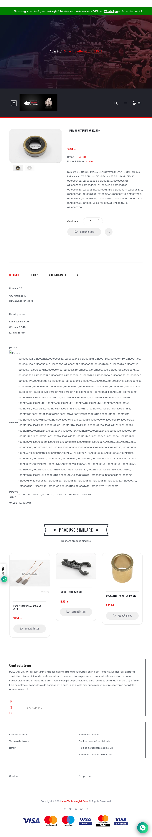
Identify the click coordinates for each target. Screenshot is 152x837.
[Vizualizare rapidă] (14, 572)
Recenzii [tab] (34, 275)
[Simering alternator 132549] (18, 168)
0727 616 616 (34, 708)
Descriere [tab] (15, 275)
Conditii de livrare (19, 734)
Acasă (53, 51)
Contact (14, 776)
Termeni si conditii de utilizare (96, 754)
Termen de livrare (19, 741)
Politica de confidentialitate (94, 741)
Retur (12, 747)
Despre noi (85, 776)
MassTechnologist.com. (75, 801)
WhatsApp (111, 11)
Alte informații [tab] (57, 275)
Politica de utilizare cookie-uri (96, 747)
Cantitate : (73, 221)
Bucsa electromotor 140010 (121, 595)
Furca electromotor (71, 591)
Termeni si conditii (89, 734)
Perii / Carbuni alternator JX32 (27, 607)
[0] (134, 103)
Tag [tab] (77, 275)
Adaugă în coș (86, 231)
